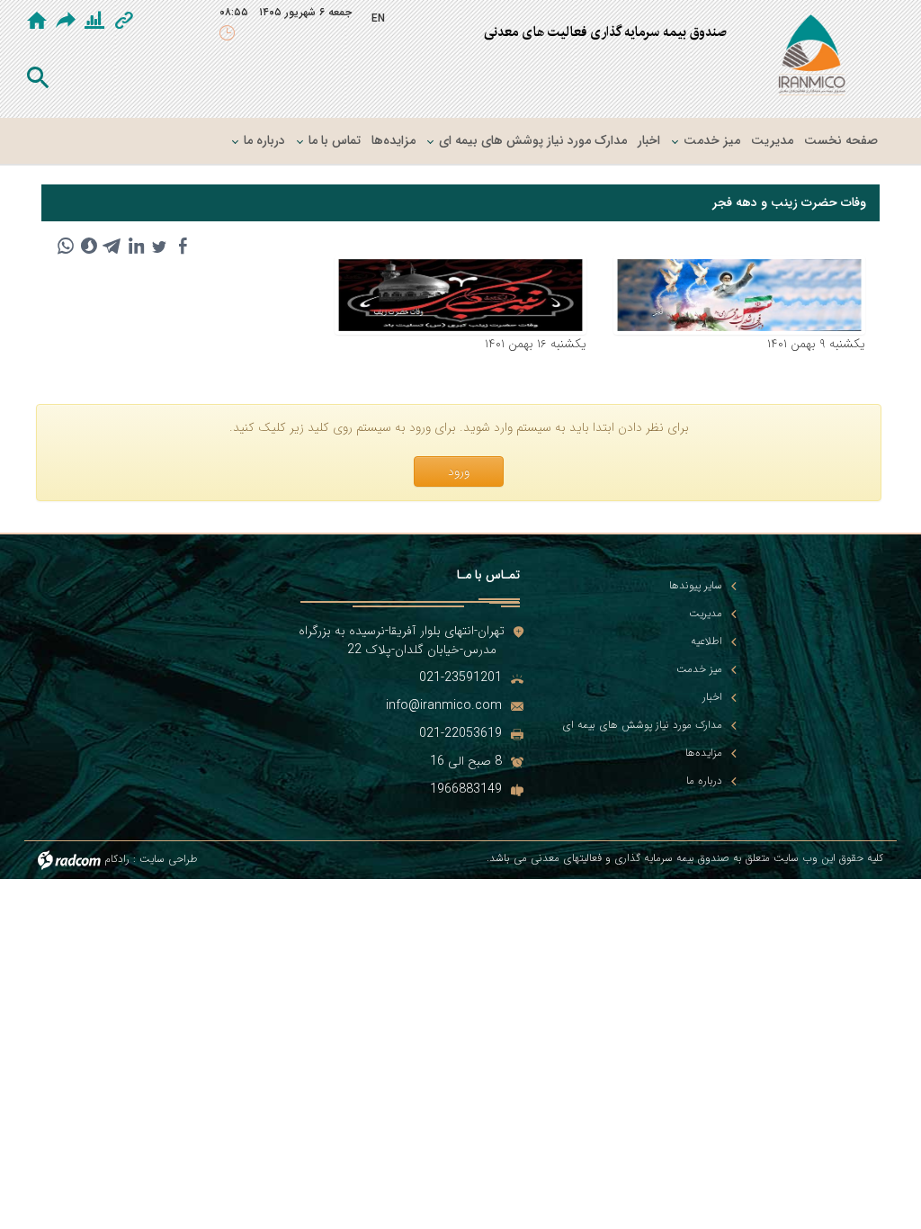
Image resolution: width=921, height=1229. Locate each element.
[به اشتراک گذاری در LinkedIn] (136, 246)
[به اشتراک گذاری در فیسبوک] (182, 246)
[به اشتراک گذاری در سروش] (89, 246)
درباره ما (704, 781)
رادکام (117, 858)
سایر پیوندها (695, 586)
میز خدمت (699, 669)
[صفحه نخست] (37, 21)
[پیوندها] (124, 21)
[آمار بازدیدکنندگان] (94, 21)
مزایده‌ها (703, 753)
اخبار (712, 697)
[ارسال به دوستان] (67, 20)
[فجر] (739, 295)
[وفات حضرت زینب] (460, 295)
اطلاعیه (706, 641)
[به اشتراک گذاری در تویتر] (159, 246)
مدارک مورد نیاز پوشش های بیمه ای (642, 725)
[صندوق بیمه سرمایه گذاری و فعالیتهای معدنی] (811, 58)
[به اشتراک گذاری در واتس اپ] (66, 246)
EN (378, 18)
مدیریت (705, 614)
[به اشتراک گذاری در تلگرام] (112, 246)
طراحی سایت (168, 858)
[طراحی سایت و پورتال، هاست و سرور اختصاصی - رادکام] (69, 858)
